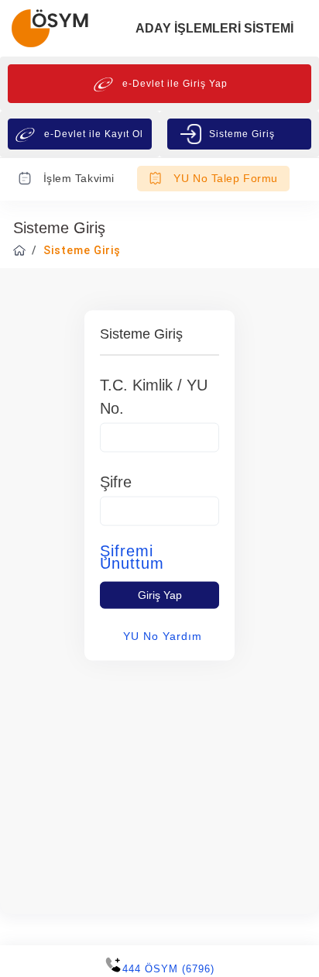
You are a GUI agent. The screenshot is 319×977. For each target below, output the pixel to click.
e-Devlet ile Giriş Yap (175, 83)
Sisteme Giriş (242, 134)
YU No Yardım (162, 635)
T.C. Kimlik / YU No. (154, 396)
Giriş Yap (160, 594)
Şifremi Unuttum (132, 556)
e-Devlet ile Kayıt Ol (93, 134)
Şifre (116, 481)
